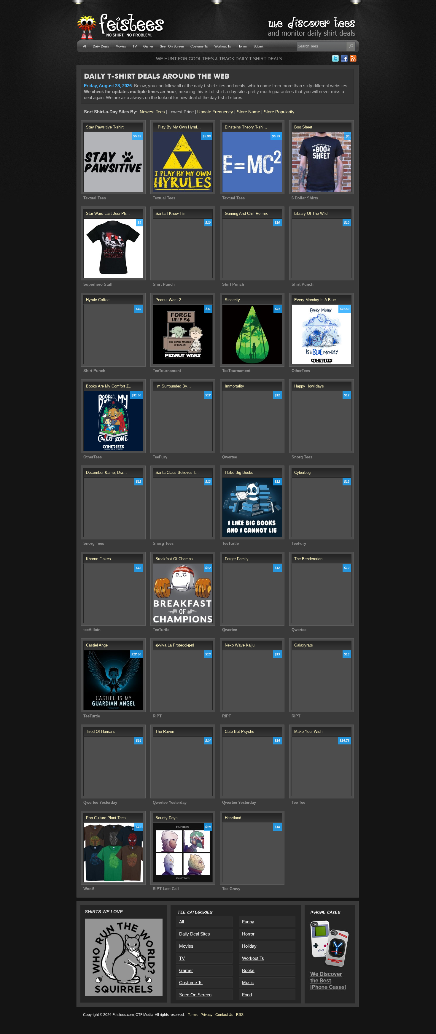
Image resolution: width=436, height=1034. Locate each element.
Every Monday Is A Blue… (317, 300)
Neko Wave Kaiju (239, 645)
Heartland (233, 818)
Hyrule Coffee (97, 300)
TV (135, 46)
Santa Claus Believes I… (177, 472)
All (84, 46)
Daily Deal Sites (194, 933)
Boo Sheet (303, 127)
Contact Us (224, 1015)
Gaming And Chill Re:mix (246, 213)
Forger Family (237, 559)
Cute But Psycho (239, 731)
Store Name (248, 111)
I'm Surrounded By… (173, 386)
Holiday (249, 946)
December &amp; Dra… (106, 472)
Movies (121, 46)
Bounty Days (166, 818)
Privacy (206, 1015)
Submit (258, 46)
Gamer (148, 46)
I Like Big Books (239, 472)
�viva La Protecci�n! (174, 645)
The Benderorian (308, 559)
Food (247, 994)
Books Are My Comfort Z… (109, 386)
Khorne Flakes (98, 559)
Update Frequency (215, 111)
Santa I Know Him (171, 213)
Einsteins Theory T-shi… (246, 127)
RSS (240, 1015)
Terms (193, 1015)
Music (248, 982)
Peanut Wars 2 (168, 300)
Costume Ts (199, 46)
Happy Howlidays (309, 386)
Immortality (234, 386)
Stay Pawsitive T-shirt (105, 127)
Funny (248, 921)
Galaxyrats (303, 645)
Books (248, 970)
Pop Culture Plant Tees (106, 818)
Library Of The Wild (310, 213)
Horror (242, 46)
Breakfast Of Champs (174, 559)
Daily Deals (101, 46)
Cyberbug (302, 472)
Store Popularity (279, 111)
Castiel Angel (97, 645)
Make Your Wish (308, 731)
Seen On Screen (172, 46)
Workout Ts (222, 46)
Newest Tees (152, 111)
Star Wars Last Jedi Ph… (108, 213)
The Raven (164, 731)
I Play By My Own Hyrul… (178, 127)
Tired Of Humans (100, 731)
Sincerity (232, 300)
